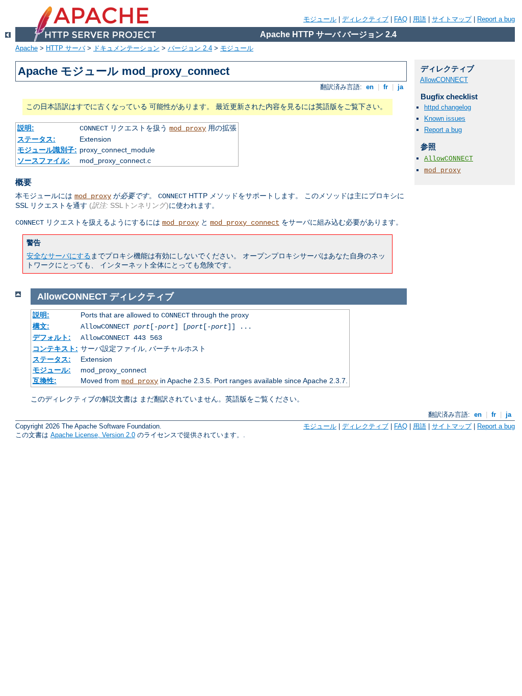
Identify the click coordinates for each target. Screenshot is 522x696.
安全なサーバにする (59, 256)
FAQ (400, 19)
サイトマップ (452, 19)
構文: (41, 326)
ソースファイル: (43, 160)
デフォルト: (52, 337)
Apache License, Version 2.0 (92, 435)
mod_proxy (187, 128)
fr (385, 87)
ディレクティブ (365, 19)
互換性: (45, 381)
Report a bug (496, 19)
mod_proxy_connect (244, 223)
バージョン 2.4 (190, 48)
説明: (25, 128)
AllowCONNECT (444, 80)
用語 (419, 19)
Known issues (444, 118)
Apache (26, 48)
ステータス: (36, 139)
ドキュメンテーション (126, 48)
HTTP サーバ (65, 48)
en (370, 87)
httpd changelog (447, 107)
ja (400, 87)
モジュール (319, 19)
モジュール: (52, 370)
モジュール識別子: (47, 150)
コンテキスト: (55, 348)
